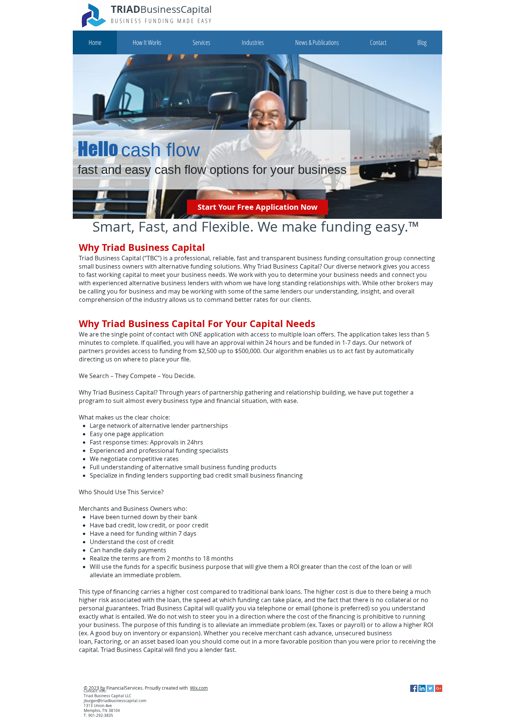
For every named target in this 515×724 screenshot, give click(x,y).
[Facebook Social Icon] (413, 688)
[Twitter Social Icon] (430, 688)
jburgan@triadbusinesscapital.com (115, 700)
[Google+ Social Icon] (438, 688)
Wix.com (199, 688)
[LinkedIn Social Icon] (422, 688)
